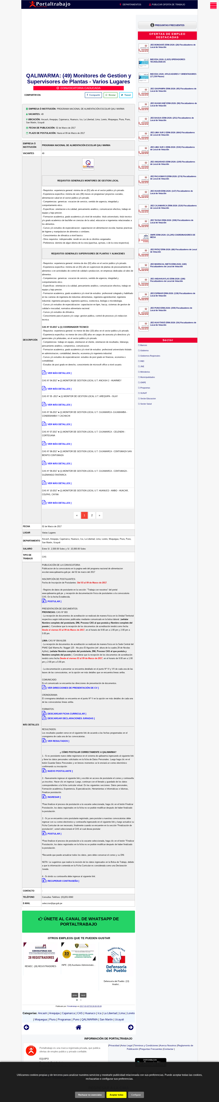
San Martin (106, 1019)
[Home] (78, 1029)
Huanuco (90, 1013)
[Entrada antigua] (130, 1029)
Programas (64, 1019)
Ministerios (145, 372)
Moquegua (41, 1019)
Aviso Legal (126, 1045)
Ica (99, 1013)
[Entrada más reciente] (26, 1029)
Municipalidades (147, 377)
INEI (142, 361)
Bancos (143, 345)
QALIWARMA (89, 1019)
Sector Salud (146, 404)
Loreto (131, 1013)
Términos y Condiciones (146, 1045)
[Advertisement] (78, 43)
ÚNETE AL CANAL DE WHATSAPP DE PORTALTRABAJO (81, 921)
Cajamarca (68, 1013)
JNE (142, 366)
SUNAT (143, 393)
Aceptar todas (116, 1095)
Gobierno (144, 350)
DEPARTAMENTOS (131, 4)
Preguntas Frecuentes (151, 1049)
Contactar (168, 1049)
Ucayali (119, 1019)
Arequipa (54, 1013)
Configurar (136, 1095)
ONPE (143, 382)
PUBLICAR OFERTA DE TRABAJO (168, 4)
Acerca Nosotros (168, 1045)
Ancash (42, 1013)
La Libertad (110, 1013)
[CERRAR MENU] (213, 5)
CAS (80, 1013)
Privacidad (114, 1045)
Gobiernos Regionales (150, 356)
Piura (52, 1019)
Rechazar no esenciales (90, 1095)
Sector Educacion (148, 398)
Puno (76, 1019)
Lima (122, 1013)
